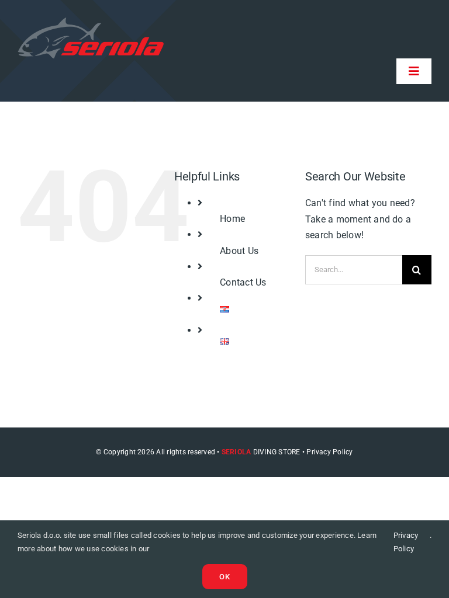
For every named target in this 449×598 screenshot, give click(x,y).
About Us (239, 250)
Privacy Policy (406, 541)
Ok (224, 576)
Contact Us (243, 282)
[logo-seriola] (91, 21)
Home (232, 218)
